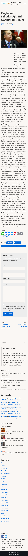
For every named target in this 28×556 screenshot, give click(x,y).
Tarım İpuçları (4, 516)
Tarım (2, 513)
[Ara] (25, 342)
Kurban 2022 (4, 510)
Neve (10, 552)
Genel (2, 481)
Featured (3, 476)
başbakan (9, 242)
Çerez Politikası (17, 543)
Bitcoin (20, 547)
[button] (25, 3)
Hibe (2, 486)
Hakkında (3, 545)
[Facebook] (5, 233)
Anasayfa (3, 539)
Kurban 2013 (11, 24)
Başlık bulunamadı (6, 378)
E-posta (5, 272)
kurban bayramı (21, 245)
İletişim (3, 549)
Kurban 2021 (4, 508)
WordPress (16, 552)
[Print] (18, 233)
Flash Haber (4, 24)
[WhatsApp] (2, 233)
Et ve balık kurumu (6, 471)
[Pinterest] (15, 233)
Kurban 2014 (4, 502)
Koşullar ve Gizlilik (6, 543)
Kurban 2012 (4, 497)
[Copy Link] (21, 233)
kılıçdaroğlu (11, 245)
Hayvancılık (4, 484)
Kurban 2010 (4, 492)
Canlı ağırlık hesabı (16, 541)
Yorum (5, 284)
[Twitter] (12, 233)
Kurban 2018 (4, 505)
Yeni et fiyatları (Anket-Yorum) (9, 547)
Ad (4, 265)
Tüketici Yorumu (5, 518)
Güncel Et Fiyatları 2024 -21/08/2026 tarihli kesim (13, 389)
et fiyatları (17, 242)
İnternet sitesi (6, 278)
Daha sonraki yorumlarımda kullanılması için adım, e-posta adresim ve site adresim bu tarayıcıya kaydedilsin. (14, 308)
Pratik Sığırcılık (5, 541)
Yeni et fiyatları (5, 521)
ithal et (4, 245)
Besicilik (3, 465)
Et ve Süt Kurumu (5, 473)
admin (2, 23)
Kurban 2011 (4, 494)
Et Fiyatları (4, 398)
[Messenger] (8, 233)
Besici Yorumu (5, 463)
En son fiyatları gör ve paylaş (16, 545)
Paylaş (5, 236)
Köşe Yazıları (4, 489)
